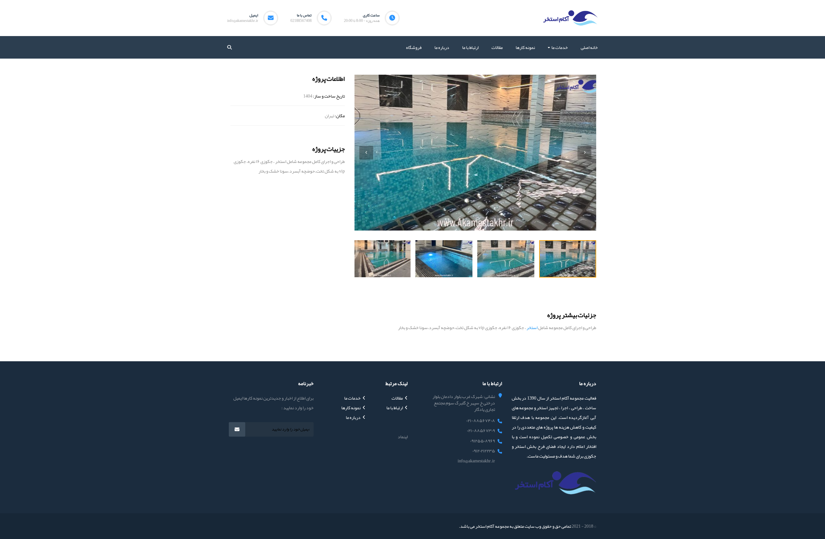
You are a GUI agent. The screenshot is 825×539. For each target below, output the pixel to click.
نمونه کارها (351, 407)
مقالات (397, 397)
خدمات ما (352, 397)
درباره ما (353, 417)
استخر (532, 327)
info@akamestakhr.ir (242, 20)
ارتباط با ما (394, 407)
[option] (475, 153)
